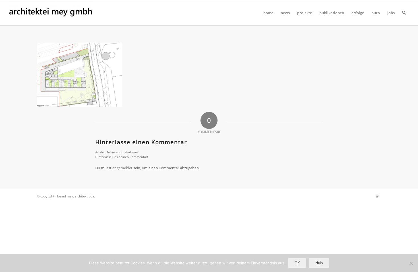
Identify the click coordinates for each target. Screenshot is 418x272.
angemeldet (122, 167)
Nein (319, 263)
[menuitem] (268, 12)
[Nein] (411, 263)
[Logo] (51, 12)
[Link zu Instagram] (377, 196)
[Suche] (403, 12)
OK (297, 263)
